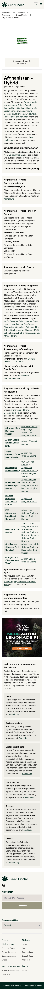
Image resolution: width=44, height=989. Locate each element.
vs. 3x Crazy (10, 321)
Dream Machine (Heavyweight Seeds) (12, 485)
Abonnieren (22, 906)
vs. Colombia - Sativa (22, 327)
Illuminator (6, 974)
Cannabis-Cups (18, 108)
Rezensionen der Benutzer (16, 117)
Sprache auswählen (10, 920)
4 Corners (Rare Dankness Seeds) (12, 431)
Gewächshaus (27, 952)
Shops (4, 960)
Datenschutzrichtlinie (11, 985)
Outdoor (25, 948)
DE (36, 4)
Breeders (6, 15)
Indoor (24, 944)
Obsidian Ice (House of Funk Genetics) (12, 547)
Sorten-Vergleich (11, 111)
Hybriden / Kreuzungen (25, 114)
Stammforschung (9, 956)
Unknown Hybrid (20, 361)
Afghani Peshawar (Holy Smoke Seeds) (12, 454)
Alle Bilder (26, 960)
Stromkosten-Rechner (10, 970)
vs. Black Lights (14, 330)
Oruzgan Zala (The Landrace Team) (12, 560)
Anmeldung (9, 199)
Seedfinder (6, 12)
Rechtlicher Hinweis (33, 985)
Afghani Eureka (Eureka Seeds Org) (12, 443)
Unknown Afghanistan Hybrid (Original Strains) (30, 544)
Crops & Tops (27, 956)
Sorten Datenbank (9, 952)
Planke (24, 970)
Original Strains (21, 15)
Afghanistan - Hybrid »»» (16, 359)
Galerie (21, 105)
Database (21, 12)
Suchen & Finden (8, 948)
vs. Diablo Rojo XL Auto (26, 333)
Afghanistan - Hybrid (10, 17)
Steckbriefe (31, 108)
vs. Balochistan (23, 321)
